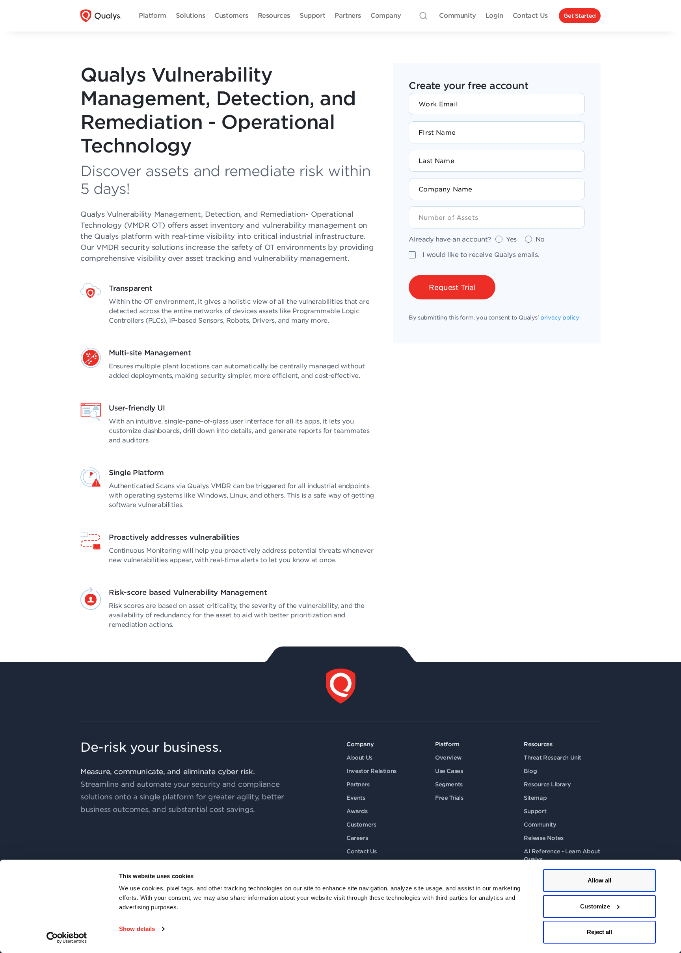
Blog (530, 771)
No (540, 239)
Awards (357, 811)
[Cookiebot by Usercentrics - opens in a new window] (66, 938)
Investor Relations (371, 771)
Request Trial (452, 287)
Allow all (600, 880)
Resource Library (547, 784)
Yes (511, 239)
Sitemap (535, 798)
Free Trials (449, 798)
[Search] (423, 15)
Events (355, 798)
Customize (595, 906)
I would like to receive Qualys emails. (480, 254)
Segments (449, 784)
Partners (358, 784)
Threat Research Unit (552, 757)
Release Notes (544, 838)
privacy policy (559, 317)
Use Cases (449, 771)
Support (535, 811)
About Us (359, 757)
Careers (357, 838)
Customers (361, 824)
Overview (448, 757)
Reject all (599, 932)
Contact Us (361, 851)
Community (540, 824)
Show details (137, 928)
